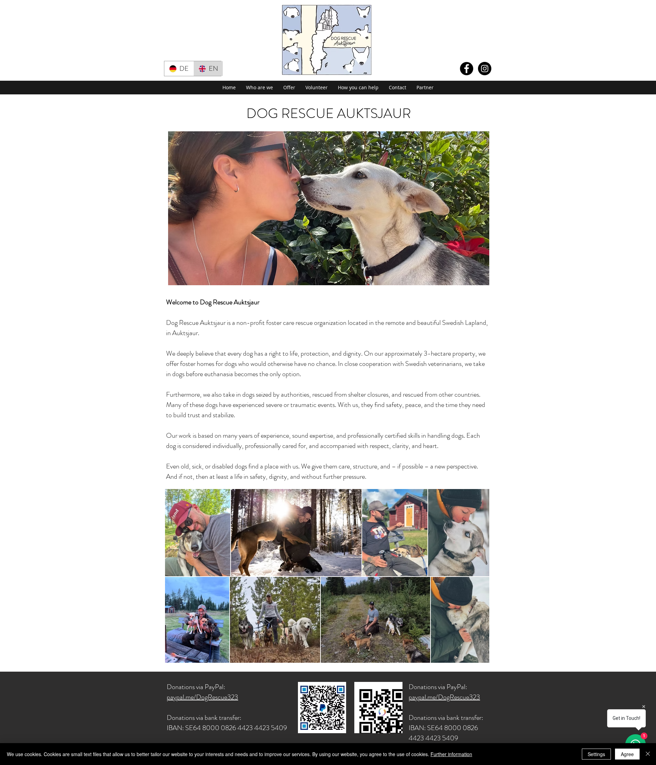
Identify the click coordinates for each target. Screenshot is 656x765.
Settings (596, 754)
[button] (259, 87)
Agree (627, 754)
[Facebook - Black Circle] (466, 68)
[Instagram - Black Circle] (484, 68)
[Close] (648, 754)
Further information (451, 754)
